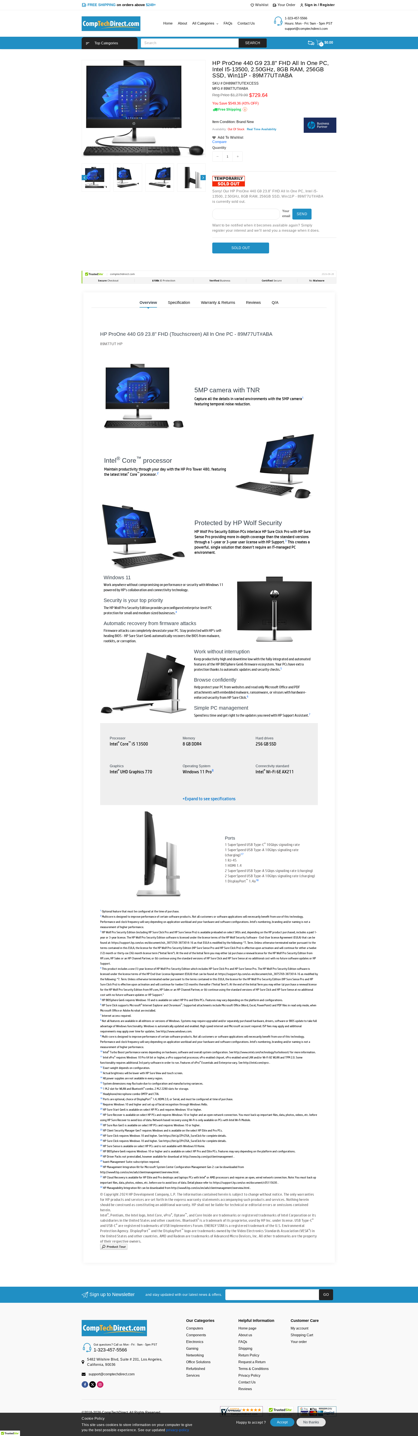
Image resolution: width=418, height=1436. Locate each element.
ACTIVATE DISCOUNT (249, 764)
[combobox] (225, 732)
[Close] (284, 667)
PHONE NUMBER (227, 722)
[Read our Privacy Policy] (280, 752)
